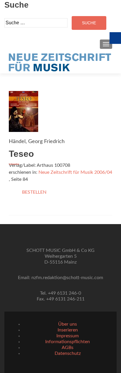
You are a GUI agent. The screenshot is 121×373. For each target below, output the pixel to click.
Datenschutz (68, 353)
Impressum (67, 336)
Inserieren (68, 330)
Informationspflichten (67, 341)
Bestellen (34, 192)
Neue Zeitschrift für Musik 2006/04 (75, 172)
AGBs (67, 347)
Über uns (67, 324)
